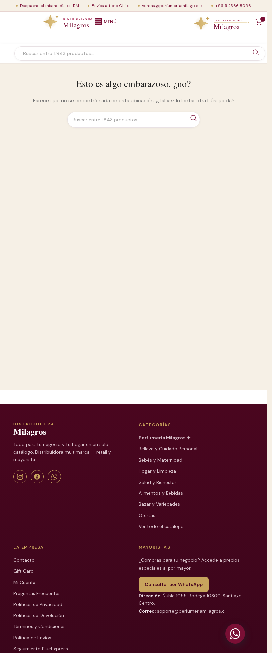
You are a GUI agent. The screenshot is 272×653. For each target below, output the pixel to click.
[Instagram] (20, 476)
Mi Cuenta (24, 582)
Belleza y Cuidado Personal (168, 449)
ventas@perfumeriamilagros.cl (172, 6)
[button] (235, 634)
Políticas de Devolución (38, 615)
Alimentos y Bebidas (161, 493)
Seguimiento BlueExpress (40, 649)
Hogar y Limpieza (157, 471)
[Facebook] (37, 476)
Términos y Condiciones (39, 626)
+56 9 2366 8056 (233, 6)
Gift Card (23, 571)
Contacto (23, 560)
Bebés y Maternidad (160, 460)
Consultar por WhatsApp (174, 584)
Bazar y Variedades (159, 504)
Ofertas (147, 515)
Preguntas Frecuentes (37, 593)
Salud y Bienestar (157, 482)
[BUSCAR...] (256, 52)
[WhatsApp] (54, 476)
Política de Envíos (32, 638)
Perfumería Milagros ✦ (165, 438)
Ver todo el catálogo (161, 526)
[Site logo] (47, 22)
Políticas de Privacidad (37, 604)
